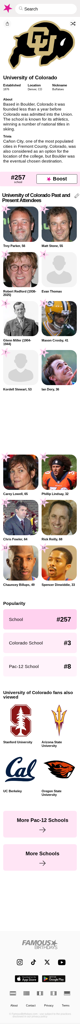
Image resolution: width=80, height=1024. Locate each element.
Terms (66, 1005)
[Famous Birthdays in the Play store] (53, 978)
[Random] (73, 23)
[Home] (40, 944)
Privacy (49, 1005)
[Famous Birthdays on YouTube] (60, 962)
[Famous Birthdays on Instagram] (18, 962)
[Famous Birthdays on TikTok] (31, 962)
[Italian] (54, 993)
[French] (40, 993)
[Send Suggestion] (77, 196)
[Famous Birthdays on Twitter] (45, 962)
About (14, 1005)
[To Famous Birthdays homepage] (7, 8)
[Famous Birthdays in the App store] (27, 978)
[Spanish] (13, 993)
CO (40, 89)
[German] (67, 993)
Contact (31, 1005)
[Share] (7, 24)
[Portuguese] (26, 993)
